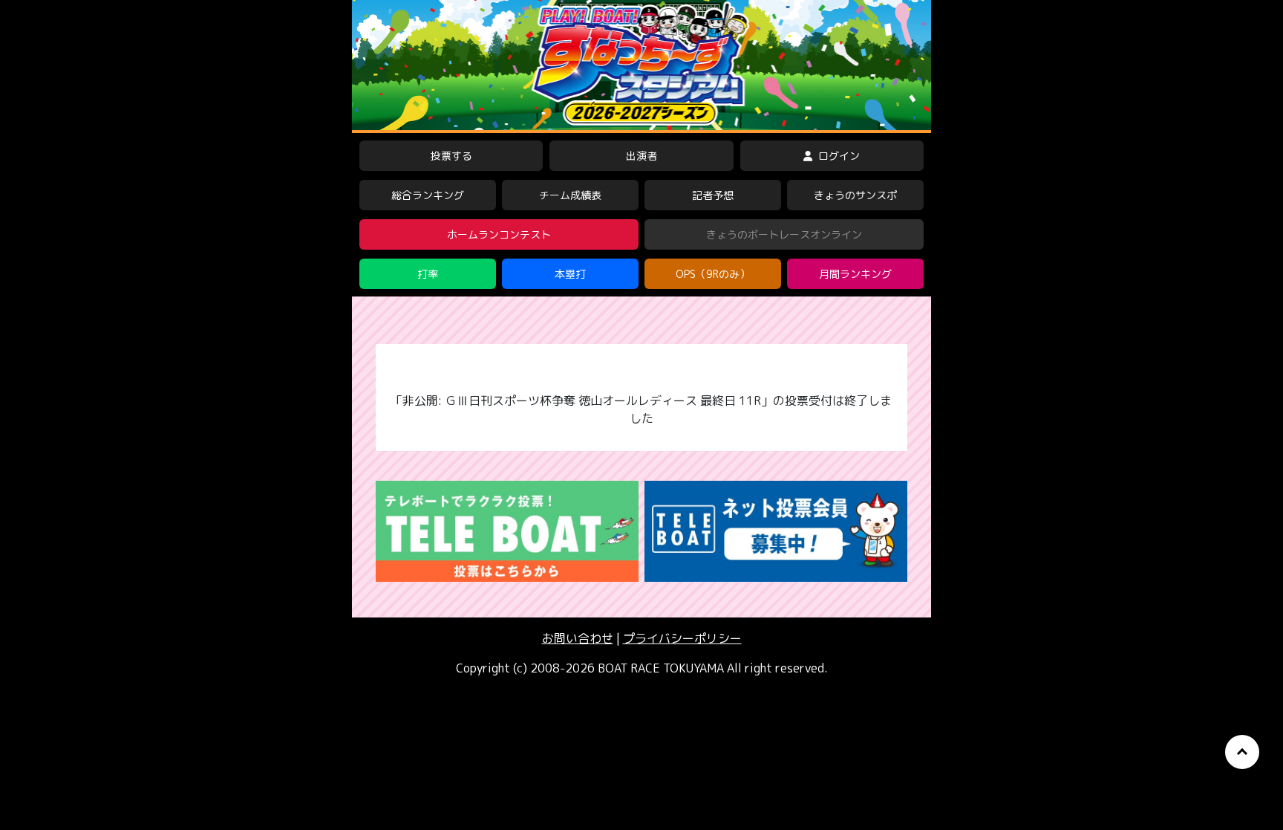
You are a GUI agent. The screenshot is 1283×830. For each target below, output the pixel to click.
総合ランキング (427, 195)
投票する (451, 156)
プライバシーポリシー (682, 638)
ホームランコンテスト (499, 234)
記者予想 (713, 195)
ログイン (837, 156)
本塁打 (570, 274)
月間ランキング (855, 274)
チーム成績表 (570, 195)
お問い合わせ (577, 638)
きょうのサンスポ (855, 195)
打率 (427, 274)
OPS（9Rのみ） (713, 274)
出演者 (641, 156)
